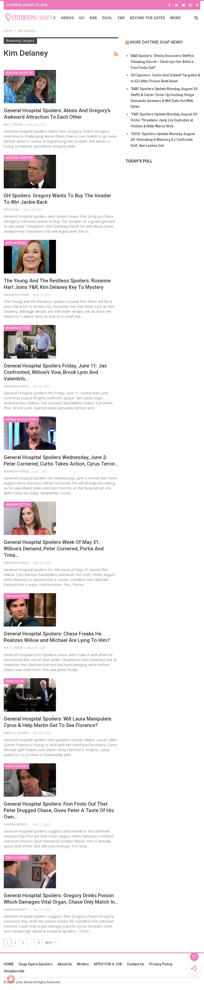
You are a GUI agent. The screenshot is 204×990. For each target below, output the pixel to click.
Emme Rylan (14, 681)
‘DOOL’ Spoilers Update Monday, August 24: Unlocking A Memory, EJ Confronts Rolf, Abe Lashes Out (163, 140)
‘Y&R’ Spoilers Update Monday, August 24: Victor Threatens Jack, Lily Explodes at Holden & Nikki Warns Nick (164, 120)
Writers (83, 964)
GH (81, 18)
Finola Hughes (16, 596)
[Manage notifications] (11, 979)
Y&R (121, 18)
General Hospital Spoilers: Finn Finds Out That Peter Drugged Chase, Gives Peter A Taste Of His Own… (59, 810)
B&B (93, 18)
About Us (64, 964)
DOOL (107, 18)
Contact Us (135, 964)
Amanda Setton (17, 328)
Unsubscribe (14, 971)
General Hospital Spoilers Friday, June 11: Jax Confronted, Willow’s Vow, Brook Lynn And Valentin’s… (55, 372)
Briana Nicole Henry (21, 419)
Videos (67, 18)
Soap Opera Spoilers (35, 964)
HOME (9, 964)
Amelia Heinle (15, 243)
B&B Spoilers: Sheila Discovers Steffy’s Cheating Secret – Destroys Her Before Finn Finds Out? (162, 62)
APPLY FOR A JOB (108, 964)
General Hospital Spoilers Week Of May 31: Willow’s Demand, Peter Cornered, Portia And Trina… (54, 548)
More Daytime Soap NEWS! (156, 42)
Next (49, 942)
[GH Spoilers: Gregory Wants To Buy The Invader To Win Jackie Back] (30, 171)
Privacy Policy (160, 964)
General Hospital (19, 73)
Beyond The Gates (147, 18)
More (175, 18)
